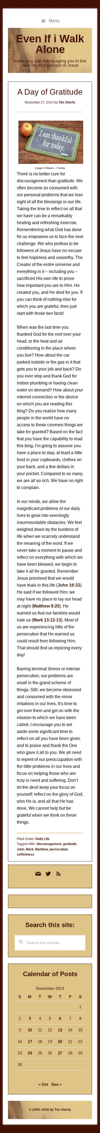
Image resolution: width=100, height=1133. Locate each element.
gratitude (70, 844)
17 (30, 1041)
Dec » (56, 1084)
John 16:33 (69, 585)
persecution (59, 849)
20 (60, 1041)
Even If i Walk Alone (50, 44)
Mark (30, 849)
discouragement (49, 844)
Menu (54, 20)
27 (60, 1053)
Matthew (41, 849)
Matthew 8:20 (46, 606)
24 (30, 1053)
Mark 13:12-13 (47, 620)
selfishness (25, 854)
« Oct (43, 1084)
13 (60, 1030)
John (20, 849)
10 (30, 1030)
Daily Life (42, 839)
